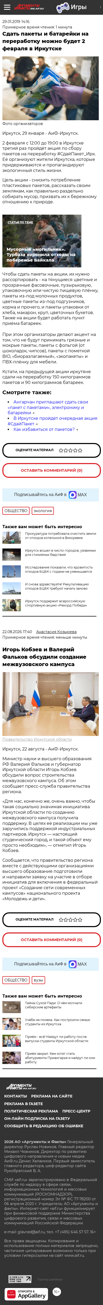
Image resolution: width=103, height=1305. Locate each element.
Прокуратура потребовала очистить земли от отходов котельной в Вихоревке (60, 536)
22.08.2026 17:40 (17, 631)
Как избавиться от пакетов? (44, 429)
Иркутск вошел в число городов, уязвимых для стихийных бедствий (60, 552)
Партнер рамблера (49, 1279)
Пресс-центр (76, 1111)
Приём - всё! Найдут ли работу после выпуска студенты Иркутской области (56, 1039)
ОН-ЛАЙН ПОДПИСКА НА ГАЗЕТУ (37, 1118)
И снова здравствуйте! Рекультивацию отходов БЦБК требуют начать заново (57, 586)
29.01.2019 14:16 (16, 21)
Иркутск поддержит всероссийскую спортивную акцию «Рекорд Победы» (56, 603)
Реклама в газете (23, 1103)
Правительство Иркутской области (37, 739)
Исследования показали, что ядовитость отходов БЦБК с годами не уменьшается (59, 569)
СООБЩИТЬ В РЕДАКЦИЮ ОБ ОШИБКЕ (43, 1126)
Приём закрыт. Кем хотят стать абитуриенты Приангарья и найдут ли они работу (60, 1058)
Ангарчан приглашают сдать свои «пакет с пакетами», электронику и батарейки (48, 407)
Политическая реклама (31, 1111)
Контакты (15, 1096)
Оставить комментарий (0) (51, 470)
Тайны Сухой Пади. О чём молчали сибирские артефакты (53, 1005)
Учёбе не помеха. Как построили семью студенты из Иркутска (57, 1022)
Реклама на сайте (51, 1096)
